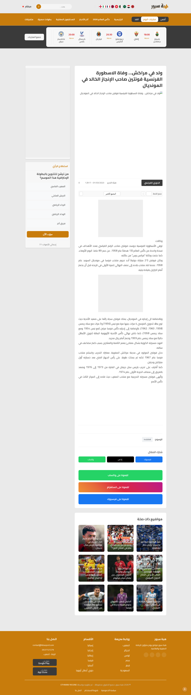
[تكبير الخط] (143, 194)
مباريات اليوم (149, 19)
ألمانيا (90, 665)
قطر (128, 665)
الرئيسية (118, 19)
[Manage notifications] (184, 689)
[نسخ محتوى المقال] (81, 194)
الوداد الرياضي (58, 214)
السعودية (125, 670)
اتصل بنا (78, 690)
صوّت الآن (48, 234)
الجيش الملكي (58, 195)
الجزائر (127, 650)
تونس (127, 655)
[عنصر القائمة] (132, 6)
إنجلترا (90, 650)
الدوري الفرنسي (152, 183)
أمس (163, 19)
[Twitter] (158, 654)
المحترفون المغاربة (65, 19)
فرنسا (90, 660)
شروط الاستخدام (91, 690)
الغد (137, 19)
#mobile (147, 439)
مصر (128, 660)
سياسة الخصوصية (108, 690)
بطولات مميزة (44, 19)
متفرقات (29, 19)
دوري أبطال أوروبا (84, 670)
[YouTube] (81, 7)
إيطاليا (90, 655)
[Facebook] (90, 7)
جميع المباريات (34, 37)
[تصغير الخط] (149, 194)
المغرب (126, 645)
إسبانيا (90, 645)
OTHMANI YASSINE (68, 685)
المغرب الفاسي (58, 186)
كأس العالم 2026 (101, 19)
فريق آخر (61, 223)
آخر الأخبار (83, 19)
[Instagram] (85, 7)
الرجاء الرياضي (58, 205)
